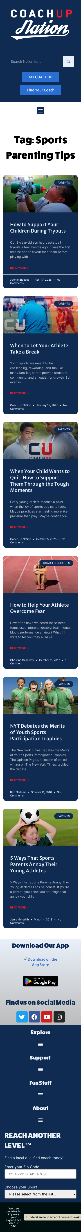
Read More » (19, 267)
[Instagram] (59, 1016)
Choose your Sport (20, 1187)
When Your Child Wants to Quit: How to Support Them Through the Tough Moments (40, 481)
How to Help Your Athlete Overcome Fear (39, 608)
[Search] (68, 61)
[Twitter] (22, 1016)
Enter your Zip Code (21, 1167)
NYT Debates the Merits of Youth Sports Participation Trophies (37, 732)
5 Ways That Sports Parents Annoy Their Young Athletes (34, 864)
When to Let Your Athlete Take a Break (39, 348)
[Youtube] (46, 1016)
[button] (40, 110)
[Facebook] (34, 1016)
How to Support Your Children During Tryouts (38, 227)
